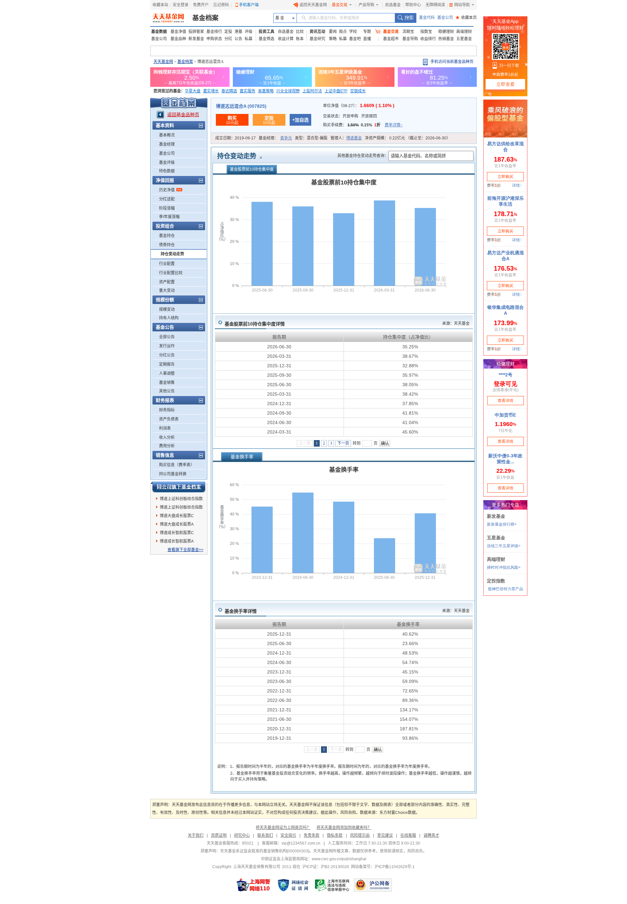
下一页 (343, 443)
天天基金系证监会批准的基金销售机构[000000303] (264, 851)
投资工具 (266, 31)
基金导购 (410, 39)
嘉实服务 (247, 91)
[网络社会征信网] (293, 885)
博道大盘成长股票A (177, 524)
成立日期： (235, 138)
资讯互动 (317, 31)
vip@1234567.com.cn (300, 843)
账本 (300, 39)
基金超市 (391, 39)
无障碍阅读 (435, 5)
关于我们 (195, 835)
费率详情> (394, 125)
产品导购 (366, 5)
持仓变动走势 (172, 254)
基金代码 (427, 17)
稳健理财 (446, 31)
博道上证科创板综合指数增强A (181, 500)
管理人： (346, 138)
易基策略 (266, 91)
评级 (248, 31)
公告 (238, 39)
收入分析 (167, 437)
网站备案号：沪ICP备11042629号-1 (383, 866)
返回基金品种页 (183, 114)
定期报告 (167, 364)
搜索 (405, 18)
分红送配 (167, 199)
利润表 (165, 428)
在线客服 (408, 835)
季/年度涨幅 (169, 216)
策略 (333, 39)
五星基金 (464, 39)
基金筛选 (266, 39)
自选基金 (393, 5)
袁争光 (286, 138)
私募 (248, 39)
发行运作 (167, 346)
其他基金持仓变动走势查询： (362, 155)
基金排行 (214, 31)
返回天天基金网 (313, 5)
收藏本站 (160, 5)
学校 (353, 31)
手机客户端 (249, 5)
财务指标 (167, 410)
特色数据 (167, 171)
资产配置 (167, 282)
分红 (228, 39)
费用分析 (167, 446)
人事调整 (167, 373)
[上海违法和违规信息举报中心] (332, 885)
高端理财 (464, 31)
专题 (367, 31)
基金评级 (167, 162)
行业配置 (167, 264)
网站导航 (462, 5)
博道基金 (354, 138)
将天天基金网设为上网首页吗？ (283, 827)
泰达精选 (229, 91)
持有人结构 (169, 318)
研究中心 (242, 835)
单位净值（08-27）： (358, 105)
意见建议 (385, 835)
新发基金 (196, 39)
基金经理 (167, 144)
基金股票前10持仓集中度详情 (255, 323)
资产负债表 (169, 419)
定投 (228, 31)
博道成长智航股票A (177, 541)
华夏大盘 (193, 91)
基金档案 (205, 18)
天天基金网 (163, 61)
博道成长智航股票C (177, 533)
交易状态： (350, 116)
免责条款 (311, 835)
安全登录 (180, 5)
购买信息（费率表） (176, 465)
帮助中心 (413, 5)
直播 (367, 39)
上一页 (305, 443)
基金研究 (317, 39)
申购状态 (214, 39)
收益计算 (286, 39)
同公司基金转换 (172, 474)
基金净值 (178, 31)
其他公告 (167, 391)
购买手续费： (363, 125)
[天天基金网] (169, 18)
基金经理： (275, 138)
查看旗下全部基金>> (185, 549)
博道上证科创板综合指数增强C (181, 508)
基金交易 (339, 5)
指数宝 (426, 31)
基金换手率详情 (241, 611)
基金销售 (167, 382)
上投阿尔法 (312, 91)
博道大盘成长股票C (177, 516)
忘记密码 (221, 5)
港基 (238, 31)
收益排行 (428, 39)
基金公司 (445, 17)
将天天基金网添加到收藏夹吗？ (343, 827)
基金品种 (178, 39)
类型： (311, 138)
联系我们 (265, 835)
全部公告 (167, 337)
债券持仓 (167, 245)
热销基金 (446, 39)
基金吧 (355, 39)
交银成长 (358, 91)
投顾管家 (196, 31)
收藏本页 (466, 17)
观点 (343, 31)
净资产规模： (407, 138)
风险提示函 (360, 835)
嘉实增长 (211, 91)
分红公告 (167, 355)
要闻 (333, 31)
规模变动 (167, 309)
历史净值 (167, 190)
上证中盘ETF (336, 91)
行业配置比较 (171, 273)
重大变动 (167, 290)
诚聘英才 (431, 835)
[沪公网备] (373, 885)
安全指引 (288, 835)
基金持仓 (167, 235)
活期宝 (408, 31)
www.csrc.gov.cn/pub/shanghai (339, 859)
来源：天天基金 (456, 323)
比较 (300, 31)
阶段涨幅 (167, 208)
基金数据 (159, 31)
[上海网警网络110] (253, 885)
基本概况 (167, 135)
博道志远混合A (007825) (241, 106)
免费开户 (201, 5)
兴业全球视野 (288, 91)
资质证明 (219, 835)
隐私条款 (335, 835)
